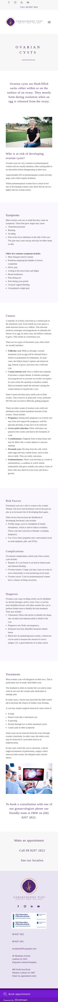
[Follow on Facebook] (8, 2)
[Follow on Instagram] (15, 2)
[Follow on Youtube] (27, 2)
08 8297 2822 (18, 934)
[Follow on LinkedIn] (21, 2)
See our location (32, 860)
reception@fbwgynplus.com (24, 949)
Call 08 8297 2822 (29, 7)
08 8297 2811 (18, 941)
